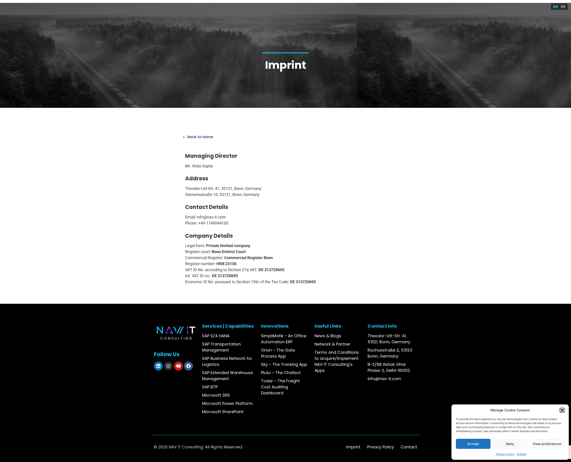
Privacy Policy (505, 454)
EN (555, 6)
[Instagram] (168, 366)
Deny (510, 444)
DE (563, 6)
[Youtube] (178, 366)
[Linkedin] (158, 366)
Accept (473, 444)
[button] (562, 410)
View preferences (547, 444)
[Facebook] (188, 366)
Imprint (521, 454)
